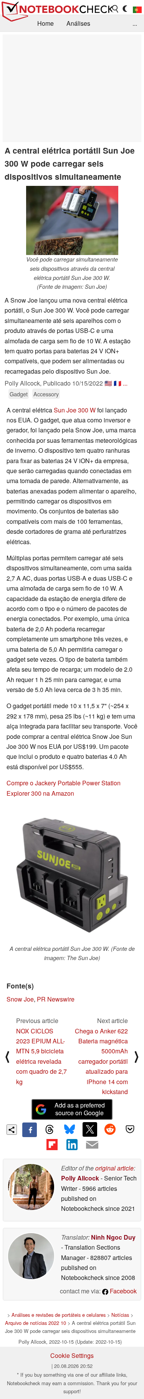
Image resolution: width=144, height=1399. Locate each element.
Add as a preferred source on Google (80, 1109)
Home (45, 23)
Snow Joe (20, 999)
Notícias (120, 1314)
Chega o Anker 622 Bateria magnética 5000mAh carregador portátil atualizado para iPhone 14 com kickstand (101, 1061)
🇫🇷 (117, 383)
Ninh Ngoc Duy (113, 1237)
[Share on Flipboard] (52, 1144)
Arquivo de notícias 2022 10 (35, 1322)
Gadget (19, 394)
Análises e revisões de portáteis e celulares (59, 1314)
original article (114, 1168)
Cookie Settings (72, 1355)
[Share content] (12, 1129)
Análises (78, 23)
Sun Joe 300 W (75, 410)
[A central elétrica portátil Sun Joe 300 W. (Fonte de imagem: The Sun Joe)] (72, 875)
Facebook (122, 1290)
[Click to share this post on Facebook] (29, 1130)
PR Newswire (55, 999)
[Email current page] (92, 1145)
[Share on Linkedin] (72, 1144)
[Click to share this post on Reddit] (110, 1129)
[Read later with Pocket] (130, 1129)
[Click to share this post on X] (90, 1129)
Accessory (46, 394)
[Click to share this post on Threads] (49, 1130)
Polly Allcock (80, 1178)
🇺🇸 (108, 383)
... (134, 23)
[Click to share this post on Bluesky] (69, 1130)
